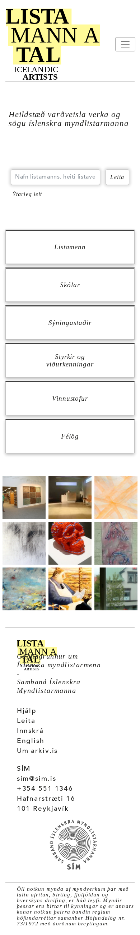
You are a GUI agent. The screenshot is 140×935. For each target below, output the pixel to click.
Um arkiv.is (37, 751)
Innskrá (30, 731)
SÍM (24, 769)
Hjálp (27, 711)
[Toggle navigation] (125, 44)
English (31, 741)
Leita (26, 721)
